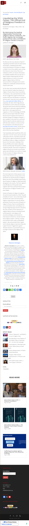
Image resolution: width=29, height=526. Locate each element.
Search (13, 296)
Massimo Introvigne (9, 26)
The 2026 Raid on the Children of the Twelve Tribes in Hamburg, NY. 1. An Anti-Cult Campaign (17, 340)
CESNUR (23, 250)
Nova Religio (22, 264)
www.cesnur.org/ (8, 282)
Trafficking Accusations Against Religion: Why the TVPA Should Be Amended (14, 452)
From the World (18, 12)
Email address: (7, 304)
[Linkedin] (12, 286)
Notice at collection (7, 524)
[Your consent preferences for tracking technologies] (26, 523)
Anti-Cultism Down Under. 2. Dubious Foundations (12, 400)
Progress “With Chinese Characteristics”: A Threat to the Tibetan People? (14, 356)
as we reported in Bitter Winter (13, 101)
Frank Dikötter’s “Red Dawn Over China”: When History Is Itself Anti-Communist (14, 346)
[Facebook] (10, 286)
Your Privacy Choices (10, 522)
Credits (23, 171)
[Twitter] (14, 286)
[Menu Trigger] (2, 3)
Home (11, 12)
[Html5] (18, 286)
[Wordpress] (16, 286)
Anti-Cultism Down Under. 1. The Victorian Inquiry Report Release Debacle (13, 426)
